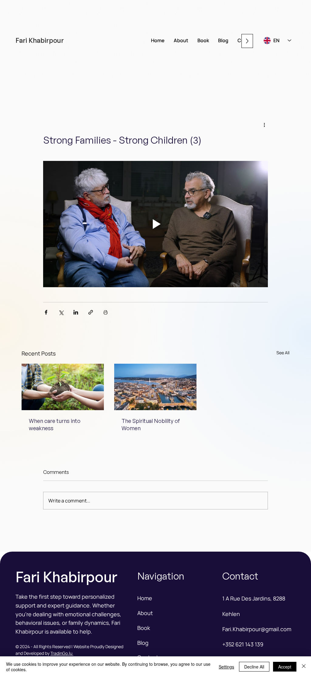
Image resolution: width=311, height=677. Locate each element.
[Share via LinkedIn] (76, 312)
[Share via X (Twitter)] (61, 312)
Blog (143, 642)
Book (143, 627)
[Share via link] (91, 312)
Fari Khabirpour (39, 40)
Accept (284, 667)
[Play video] (155, 224)
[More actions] (264, 124)
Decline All (254, 667)
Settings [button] (226, 667)
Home (144, 598)
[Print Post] (105, 312)
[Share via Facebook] (46, 312)
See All (282, 353)
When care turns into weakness (54, 424)
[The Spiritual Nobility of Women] (155, 387)
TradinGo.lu (61, 653)
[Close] (303, 666)
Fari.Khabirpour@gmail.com (256, 629)
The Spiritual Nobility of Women (150, 424)
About (145, 613)
